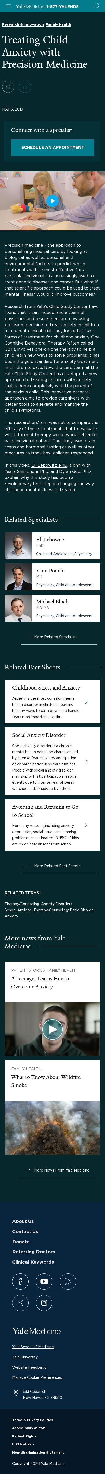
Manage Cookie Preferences (37, 1377)
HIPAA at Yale (23, 1444)
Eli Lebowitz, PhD (49, 465)
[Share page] (25, 87)
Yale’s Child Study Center (62, 306)
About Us (23, 1221)
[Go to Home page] (30, 7)
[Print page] (8, 87)
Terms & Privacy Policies (32, 1420)
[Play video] (52, 201)
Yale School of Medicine (33, 1347)
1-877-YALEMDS (62, 7)
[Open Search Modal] (96, 6)
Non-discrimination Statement (38, 1452)
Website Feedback (29, 1367)
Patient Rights (24, 1436)
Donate (21, 1242)
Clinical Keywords (33, 1262)
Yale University (25, 1357)
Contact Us (25, 1232)
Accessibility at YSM (28, 1428)
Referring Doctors (33, 1252)
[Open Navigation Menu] (8, 6)
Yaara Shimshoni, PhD (26, 471)
